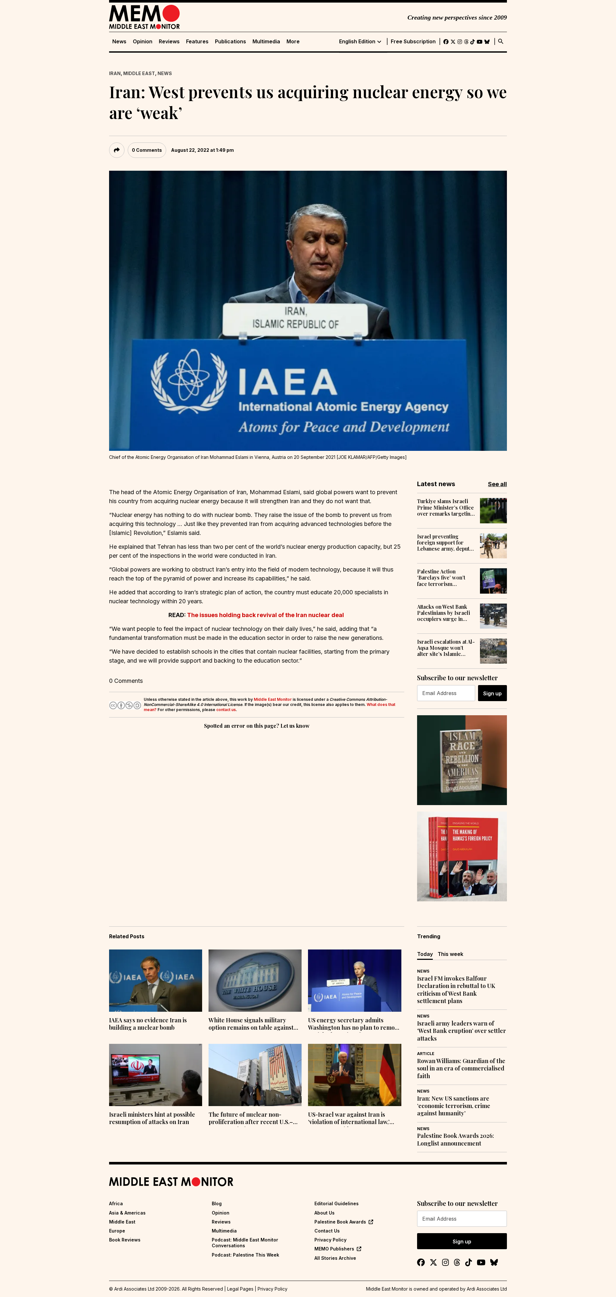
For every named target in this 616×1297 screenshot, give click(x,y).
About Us (324, 1212)
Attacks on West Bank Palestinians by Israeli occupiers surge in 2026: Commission (443, 613)
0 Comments (147, 150)
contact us (226, 709)
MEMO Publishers (334, 1248)
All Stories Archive (335, 1258)
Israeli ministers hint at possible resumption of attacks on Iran (152, 1118)
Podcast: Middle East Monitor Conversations (245, 1242)
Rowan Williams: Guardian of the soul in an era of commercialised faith (461, 1068)
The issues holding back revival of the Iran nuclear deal (266, 615)
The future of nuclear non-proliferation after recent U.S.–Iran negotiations (251, 1119)
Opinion (142, 42)
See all (497, 484)
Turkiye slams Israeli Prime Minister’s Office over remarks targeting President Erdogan (445, 507)
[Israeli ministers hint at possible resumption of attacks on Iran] (155, 1075)
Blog (217, 1203)
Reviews (169, 42)
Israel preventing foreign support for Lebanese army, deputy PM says (444, 542)
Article (425, 1053)
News (119, 42)
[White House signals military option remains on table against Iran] (255, 980)
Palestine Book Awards (340, 1221)
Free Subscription (413, 42)
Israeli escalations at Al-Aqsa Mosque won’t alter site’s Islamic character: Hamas (446, 648)
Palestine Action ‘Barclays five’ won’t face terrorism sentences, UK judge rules (441, 577)
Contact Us (327, 1230)
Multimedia (266, 42)
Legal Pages (240, 1289)
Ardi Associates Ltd (487, 1289)
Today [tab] (425, 954)
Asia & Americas (127, 1212)
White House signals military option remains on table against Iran (251, 1025)
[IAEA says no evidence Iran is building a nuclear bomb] (155, 980)
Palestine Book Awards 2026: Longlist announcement (455, 1139)
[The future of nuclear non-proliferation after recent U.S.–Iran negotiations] (255, 1075)
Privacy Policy (330, 1239)
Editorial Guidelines (336, 1203)
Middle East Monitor (273, 699)
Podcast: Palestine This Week (245, 1255)
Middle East (139, 73)
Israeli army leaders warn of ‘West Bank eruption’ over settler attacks (461, 1031)
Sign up (492, 693)
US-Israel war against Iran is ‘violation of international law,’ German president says (348, 1119)
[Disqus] (256, 818)
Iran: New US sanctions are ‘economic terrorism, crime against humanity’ (453, 1106)
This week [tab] (450, 954)
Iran (115, 73)
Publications (230, 42)
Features (197, 42)
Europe (117, 1230)
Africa (116, 1203)
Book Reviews (125, 1239)
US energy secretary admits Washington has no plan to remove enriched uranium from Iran (354, 1025)
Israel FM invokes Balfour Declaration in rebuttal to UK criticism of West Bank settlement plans (456, 990)
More (293, 42)
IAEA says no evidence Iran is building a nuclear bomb (148, 1024)
